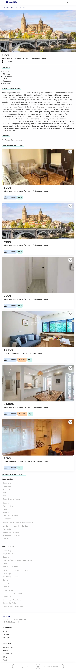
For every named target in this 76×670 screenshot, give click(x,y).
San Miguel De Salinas (11, 532)
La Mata (6, 586)
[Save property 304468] (70, 422)
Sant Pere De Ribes (10, 516)
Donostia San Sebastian (12, 593)
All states (7, 638)
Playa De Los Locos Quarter (14, 606)
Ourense (6, 583)
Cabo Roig (7, 483)
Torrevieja (7, 529)
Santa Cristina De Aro (11, 499)
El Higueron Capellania (12, 600)
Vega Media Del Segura (12, 535)
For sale (6, 631)
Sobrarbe (6, 489)
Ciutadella (7, 519)
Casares (6, 503)
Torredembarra (9, 506)
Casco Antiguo (9, 597)
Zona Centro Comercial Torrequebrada (18, 523)
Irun (4, 496)
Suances (6, 512)
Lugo (5, 509)
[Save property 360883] (70, 314)
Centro (5, 539)
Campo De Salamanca (13, 140)
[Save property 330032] (70, 206)
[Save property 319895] (70, 368)
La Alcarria (7, 486)
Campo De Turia (9, 603)
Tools (5, 660)
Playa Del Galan (9, 554)
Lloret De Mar (8, 590)
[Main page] (15, 2)
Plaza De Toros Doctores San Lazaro (17, 560)
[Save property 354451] (70, 151)
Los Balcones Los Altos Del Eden (16, 526)
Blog (5, 657)
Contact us (7, 654)
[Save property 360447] (70, 260)
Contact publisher (51, 667)
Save (26, 667)
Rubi (4, 493)
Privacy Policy (9, 647)
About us (6, 651)
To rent (6, 635)
